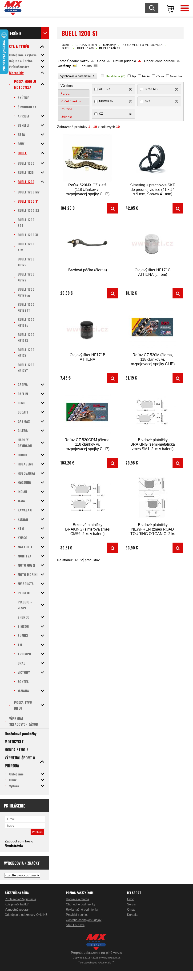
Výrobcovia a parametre (77, 76)
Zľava (160, 76)
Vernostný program (17, 909)
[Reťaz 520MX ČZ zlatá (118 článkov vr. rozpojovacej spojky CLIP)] (87, 158)
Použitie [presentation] (66, 109)
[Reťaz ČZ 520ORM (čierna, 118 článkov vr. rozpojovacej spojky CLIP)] (87, 413)
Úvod (65, 45)
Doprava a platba (77, 899)
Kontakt (132, 915)
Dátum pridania (124, 61)
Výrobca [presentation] (66, 86)
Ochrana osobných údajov (83, 920)
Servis (131, 904)
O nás (131, 909)
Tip (133, 76)
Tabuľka (86, 66)
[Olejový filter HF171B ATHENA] (87, 328)
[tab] (73, 86)
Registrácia (14, 845)
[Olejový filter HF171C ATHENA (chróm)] (152, 243)
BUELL (66, 48)
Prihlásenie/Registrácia (20, 899)
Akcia (146, 76)
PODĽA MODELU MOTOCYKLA (142, 45)
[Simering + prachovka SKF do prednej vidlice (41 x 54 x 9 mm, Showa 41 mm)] (152, 158)
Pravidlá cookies (77, 915)
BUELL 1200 (85, 48)
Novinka (176, 76)
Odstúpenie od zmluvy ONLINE (26, 915)
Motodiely (109, 45)
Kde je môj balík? (16, 904)
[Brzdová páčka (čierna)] (87, 243)
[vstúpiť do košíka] (169, 8)
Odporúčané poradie (159, 61)
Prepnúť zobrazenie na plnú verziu (96, 952)
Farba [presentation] (64, 93)
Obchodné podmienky (81, 904)
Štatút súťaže (75, 925)
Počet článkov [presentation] (70, 101)
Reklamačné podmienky (82, 909)
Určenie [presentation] (66, 117)
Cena (101, 61)
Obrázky (64, 66)
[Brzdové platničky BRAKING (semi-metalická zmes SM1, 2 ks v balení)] (152, 413)
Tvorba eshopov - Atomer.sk (95, 962)
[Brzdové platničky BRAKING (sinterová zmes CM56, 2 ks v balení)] (87, 497)
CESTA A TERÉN (86, 45)
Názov (84, 61)
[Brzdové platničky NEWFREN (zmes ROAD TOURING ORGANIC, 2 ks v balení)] (152, 497)
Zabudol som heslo (19, 841)
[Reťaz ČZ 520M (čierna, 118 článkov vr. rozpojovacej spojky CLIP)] (152, 328)
